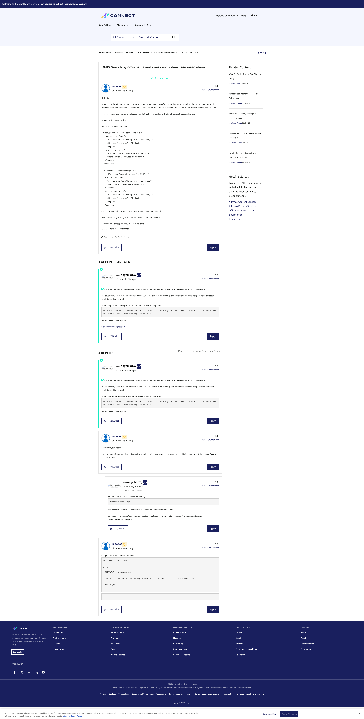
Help (243, 15)
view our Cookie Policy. (72, 716)
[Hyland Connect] (118, 15)
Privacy (103, 694)
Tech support (306, 649)
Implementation (180, 632)
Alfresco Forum (143, 52)
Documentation (307, 643)
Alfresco (129, 52)
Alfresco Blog (235, 83)
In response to (133, 490)
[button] (105, 247)
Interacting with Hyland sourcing (250, 694)
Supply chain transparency (180, 694)
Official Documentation (241, 210)
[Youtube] (43, 672)
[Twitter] (22, 672)
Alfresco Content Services (119, 229)
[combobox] (157, 37)
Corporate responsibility (246, 649)
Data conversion (180, 649)
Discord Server (237, 219)
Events (304, 632)
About (238, 638)
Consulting (178, 643)
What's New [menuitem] (105, 25)
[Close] (359, 713)
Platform (119, 52)
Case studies (58, 632)
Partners (239, 643)
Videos (113, 649)
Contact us (17, 652)
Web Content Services (122, 237)
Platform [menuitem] (121, 25)
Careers (239, 632)
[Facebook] (14, 672)
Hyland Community (227, 15)
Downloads (115, 643)
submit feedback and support (71, 4)
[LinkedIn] (36, 672)
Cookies (112, 694)
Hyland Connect (105, 52)
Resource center (117, 632)
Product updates (118, 654)
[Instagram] (29, 672)
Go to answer (162, 78)
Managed (177, 638)
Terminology (116, 638)
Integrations (58, 649)
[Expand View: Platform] (127, 25)
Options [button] (260, 52)
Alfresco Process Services (242, 206)
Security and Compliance (143, 694)
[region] (182, 714)
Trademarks (161, 694)
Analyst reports (59, 638)
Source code (235, 215)
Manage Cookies (269, 714)
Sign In (254, 15)
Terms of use (123, 694)
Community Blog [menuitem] (143, 25)
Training (304, 638)
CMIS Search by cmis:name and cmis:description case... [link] (176, 52)
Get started (46, 4)
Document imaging (181, 654)
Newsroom (240, 654)
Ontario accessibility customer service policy (214, 694)
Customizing (108, 237)
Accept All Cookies (289, 714)
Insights (56, 643)
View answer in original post (113, 326)
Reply (213, 247)
